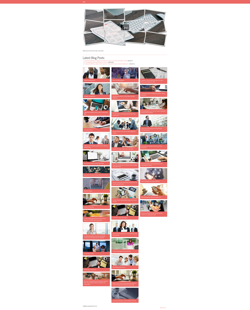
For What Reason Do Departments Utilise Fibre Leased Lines (124, 114)
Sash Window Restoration (119, 267)
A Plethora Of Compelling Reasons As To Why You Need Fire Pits (96, 146)
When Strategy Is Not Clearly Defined (150, 181)
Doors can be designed (118, 80)
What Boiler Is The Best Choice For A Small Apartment (151, 146)
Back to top (163, 307)
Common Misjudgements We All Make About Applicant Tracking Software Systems (95, 219)
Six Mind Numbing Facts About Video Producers (124, 301)
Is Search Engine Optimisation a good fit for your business (125, 200)
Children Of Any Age (89, 207)
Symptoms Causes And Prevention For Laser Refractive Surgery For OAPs (152, 81)
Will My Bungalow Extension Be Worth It (151, 197)
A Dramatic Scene (88, 130)
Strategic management (89, 96)
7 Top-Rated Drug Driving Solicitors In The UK (96, 62)
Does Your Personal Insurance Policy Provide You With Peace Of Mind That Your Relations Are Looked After (96, 282)
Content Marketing (88, 253)
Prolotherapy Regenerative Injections (122, 251)
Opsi (84, 2)
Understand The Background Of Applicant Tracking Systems (151, 129)
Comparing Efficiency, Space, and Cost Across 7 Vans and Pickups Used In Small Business (107, 64)
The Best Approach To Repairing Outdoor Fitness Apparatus (153, 94)
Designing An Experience (90, 269)
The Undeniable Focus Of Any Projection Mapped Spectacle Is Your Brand (153, 111)
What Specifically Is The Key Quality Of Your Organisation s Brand (151, 164)
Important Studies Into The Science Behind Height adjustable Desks (125, 165)
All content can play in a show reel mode (94, 163)
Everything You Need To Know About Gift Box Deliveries (124, 97)
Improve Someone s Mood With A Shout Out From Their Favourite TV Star (125, 183)
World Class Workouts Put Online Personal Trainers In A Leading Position (151, 214)
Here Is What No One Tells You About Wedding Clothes (124, 132)
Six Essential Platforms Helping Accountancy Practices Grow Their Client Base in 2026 (106, 60)
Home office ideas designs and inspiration (123, 149)
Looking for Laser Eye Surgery (120, 217)
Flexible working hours (89, 80)
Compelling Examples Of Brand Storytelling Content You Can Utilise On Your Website (94, 236)
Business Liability (88, 191)
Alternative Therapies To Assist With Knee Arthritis (96, 175)
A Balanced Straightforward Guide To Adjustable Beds (96, 113)
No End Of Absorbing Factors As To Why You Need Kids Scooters (125, 234)
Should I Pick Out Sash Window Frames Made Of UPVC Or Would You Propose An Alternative (124, 284)
